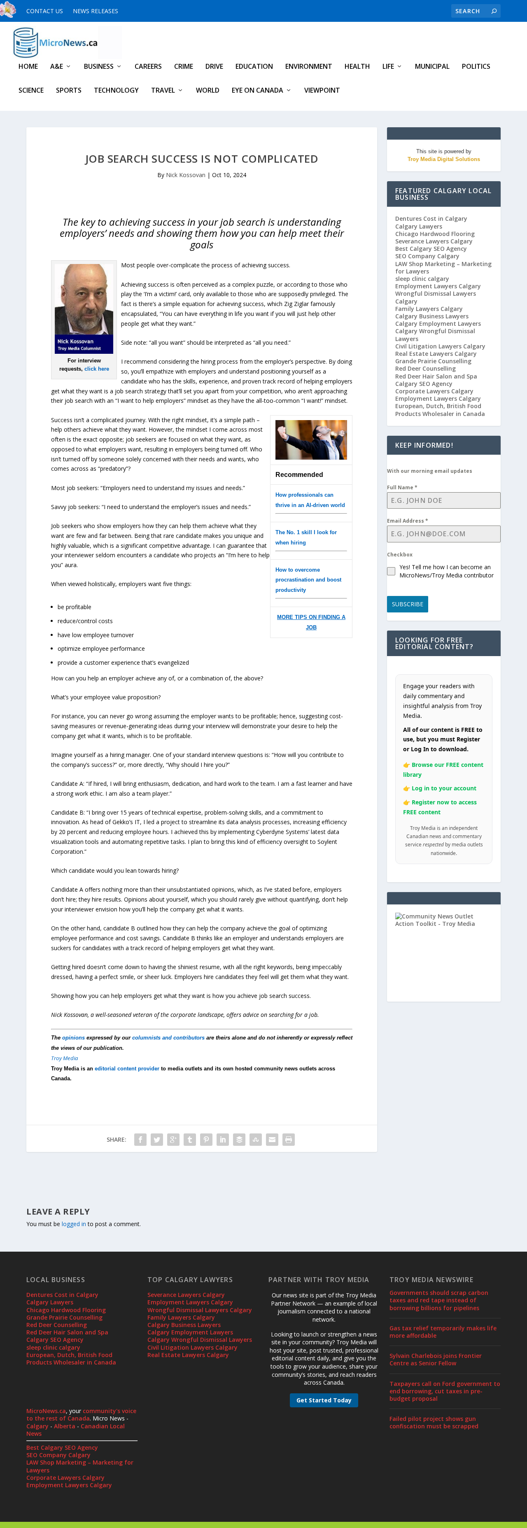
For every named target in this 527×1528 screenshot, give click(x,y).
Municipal (432, 67)
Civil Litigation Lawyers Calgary (440, 346)
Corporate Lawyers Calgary (434, 391)
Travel (163, 91)
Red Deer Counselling (425, 368)
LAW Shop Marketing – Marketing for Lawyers (443, 267)
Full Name (402, 487)
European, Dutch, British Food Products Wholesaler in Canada (440, 409)
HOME (28, 67)
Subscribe (407, 604)
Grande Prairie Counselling (433, 361)
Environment (308, 67)
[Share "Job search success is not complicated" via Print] (288, 1139)
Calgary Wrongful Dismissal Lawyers (435, 334)
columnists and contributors (168, 1038)
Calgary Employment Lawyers (438, 323)
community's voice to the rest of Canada (81, 1414)
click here (96, 369)
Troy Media (64, 1058)
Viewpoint (322, 91)
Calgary (37, 1426)
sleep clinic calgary (422, 279)
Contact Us (44, 11)
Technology (116, 91)
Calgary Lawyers (418, 226)
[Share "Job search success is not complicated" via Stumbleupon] (255, 1139)
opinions (73, 1038)
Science (31, 91)
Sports (69, 91)
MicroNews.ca (46, 1411)
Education (254, 67)
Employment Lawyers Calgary (438, 286)
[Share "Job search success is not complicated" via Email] (272, 1139)
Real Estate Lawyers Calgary (436, 353)
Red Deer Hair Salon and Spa (436, 376)
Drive (214, 67)
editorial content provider (127, 1068)
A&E (56, 67)
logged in (74, 1224)
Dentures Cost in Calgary (431, 218)
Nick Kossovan (185, 175)
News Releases (95, 11)
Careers (148, 67)
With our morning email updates (429, 470)
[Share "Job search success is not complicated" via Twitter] (157, 1139)
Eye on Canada (257, 91)
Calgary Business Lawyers (432, 316)
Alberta (64, 1426)
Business (99, 67)
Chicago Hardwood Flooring (435, 234)
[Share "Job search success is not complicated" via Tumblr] (190, 1139)
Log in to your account (444, 788)
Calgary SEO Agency (423, 384)
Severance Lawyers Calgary (434, 241)
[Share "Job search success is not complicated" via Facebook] (140, 1139)
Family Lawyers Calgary (429, 309)
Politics (476, 67)
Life (388, 67)
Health (357, 67)
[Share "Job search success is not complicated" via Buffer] (239, 1139)
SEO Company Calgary (427, 256)
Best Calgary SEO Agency (431, 248)
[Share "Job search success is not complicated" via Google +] (173, 1139)
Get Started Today (324, 1400)
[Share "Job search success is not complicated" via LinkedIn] (223, 1139)
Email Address (407, 520)
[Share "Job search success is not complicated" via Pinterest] (206, 1139)
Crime (183, 67)
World (207, 91)
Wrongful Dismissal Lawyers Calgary (435, 297)
